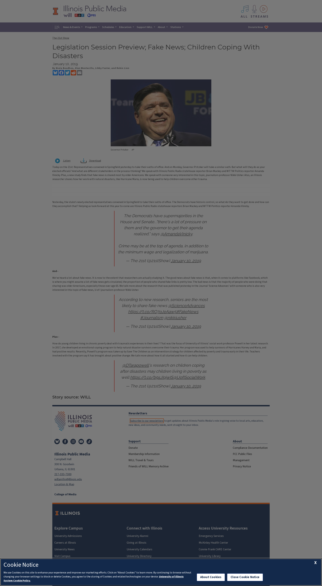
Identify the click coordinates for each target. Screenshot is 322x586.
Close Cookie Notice (245, 577)
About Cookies (210, 577)
